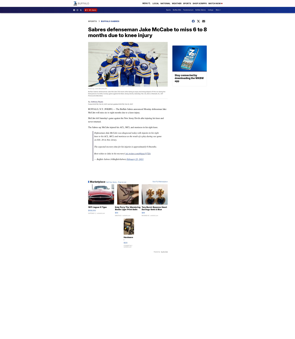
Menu (145, 3)
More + (218, 10)
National (165, 3)
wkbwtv (74, 10)
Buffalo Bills (177, 10)
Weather (176, 3)
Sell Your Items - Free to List (116, 182)
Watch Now (214, 3)
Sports (187, 3)
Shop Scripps (200, 3)
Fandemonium (188, 10)
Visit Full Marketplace (160, 182)
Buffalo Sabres (200, 10)
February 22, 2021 (135, 159)
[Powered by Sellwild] (164, 252)
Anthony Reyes (97, 102)
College (210, 10)
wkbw (78, 10)
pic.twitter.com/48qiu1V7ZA (138, 153)
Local (156, 3)
